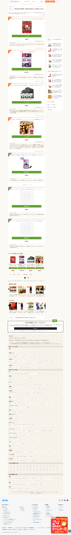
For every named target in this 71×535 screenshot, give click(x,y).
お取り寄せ (11, 460)
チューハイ (32, 439)
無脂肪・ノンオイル (29, 478)
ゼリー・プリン (55, 424)
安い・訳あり (22, 480)
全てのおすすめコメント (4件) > (39, 81)
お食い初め (25, 367)
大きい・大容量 (39, 484)
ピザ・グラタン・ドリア (21, 420)
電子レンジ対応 (16, 488)
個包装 (35, 484)
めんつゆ (22, 403)
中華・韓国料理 (23, 460)
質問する (47, 1)
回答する (52, 1)
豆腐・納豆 (38, 392)
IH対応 (20, 488)
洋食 (30, 460)
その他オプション (7, 524)
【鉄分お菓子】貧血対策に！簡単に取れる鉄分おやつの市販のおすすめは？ (25, 317)
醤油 (18, 403)
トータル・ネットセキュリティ (9, 520)
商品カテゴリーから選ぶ (51, 107)
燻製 (34, 392)
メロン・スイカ (15, 388)
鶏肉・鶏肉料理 (26, 373)
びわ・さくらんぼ (31, 388)
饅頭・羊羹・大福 (25, 424)
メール (61, 508)
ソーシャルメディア (49, 516)
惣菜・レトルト (30, 392)
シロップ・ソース (46, 403)
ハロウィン (19, 356)
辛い (33, 480)
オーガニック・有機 (38, 478)
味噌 (15, 403)
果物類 (11, 388)
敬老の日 (16, 356)
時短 (10, 484)
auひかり (5, 510)
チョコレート (40, 424)
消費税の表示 (10, 527)
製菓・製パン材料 (36, 384)
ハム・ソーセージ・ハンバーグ (33, 373)
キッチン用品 (11, 456)
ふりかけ (22, 392)
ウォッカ (21, 439)
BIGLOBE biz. (35, 506)
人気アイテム (34, 1)
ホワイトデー (30, 354)
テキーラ (28, 439)
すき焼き (14, 411)
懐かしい (44, 480)
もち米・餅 (24, 384)
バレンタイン (21, 354)
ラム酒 (25, 439)
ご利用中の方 (60, 504)
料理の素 (56, 403)
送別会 (22, 367)
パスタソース (52, 403)
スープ (25, 407)
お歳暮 (23, 356)
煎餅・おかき (20, 424)
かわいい (51, 480)
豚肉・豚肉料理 (20, 373)
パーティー (14, 367)
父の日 (45, 354)
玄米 (21, 384)
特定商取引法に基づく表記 (7, 529)
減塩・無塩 (20, 478)
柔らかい (41, 480)
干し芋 (25, 392)
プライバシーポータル (41, 527)
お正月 (11, 354)
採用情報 (48, 513)
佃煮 (18, 392)
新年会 (14, 354)
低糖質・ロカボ (12, 478)
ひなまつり (26, 354)
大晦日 (34, 356)
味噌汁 (28, 407)
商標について (26, 529)
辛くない (30, 480)
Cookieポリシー (49, 527)
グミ (25, 426)
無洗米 (18, 384)
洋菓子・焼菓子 (31, 424)
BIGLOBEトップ (32, 529)
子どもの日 (38, 354)
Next (44, 289)
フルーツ (27, 420)
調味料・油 (11, 403)
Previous (9, 289)
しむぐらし (23, 510)
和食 (15, 460)
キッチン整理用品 (17, 456)
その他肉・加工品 (51, 373)
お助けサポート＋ (7, 517)
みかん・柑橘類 (37, 388)
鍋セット (11, 411)
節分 (17, 354)
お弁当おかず (15, 420)
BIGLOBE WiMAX (7, 513)
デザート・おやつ (32, 420)
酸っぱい (37, 480)
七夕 (48, 354)
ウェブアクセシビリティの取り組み (20, 527)
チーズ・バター (50, 392)
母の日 (42, 354)
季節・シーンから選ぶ (51, 104)
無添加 (34, 478)
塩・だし (25, 403)
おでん (18, 411)
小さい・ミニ (44, 484)
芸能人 (53, 478)
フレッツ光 (35, 510)
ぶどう (23, 388)
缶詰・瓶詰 (14, 392)
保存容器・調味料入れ (24, 456)
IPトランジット (36, 518)
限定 (58, 480)
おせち (18, 460)
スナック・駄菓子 (30, 426)
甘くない (26, 480)
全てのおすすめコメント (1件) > (39, 115)
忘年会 (31, 356)
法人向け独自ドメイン (37, 522)
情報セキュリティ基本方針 (17, 529)
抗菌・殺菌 (18, 484)
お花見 (35, 354)
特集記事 (41, 1)
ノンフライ (49, 478)
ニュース (48, 511)
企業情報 (46, 504)
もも (19, 388)
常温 (55, 480)
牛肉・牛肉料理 (15, 373)
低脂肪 (24, 478)
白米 (14, 384)
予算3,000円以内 (25, 274)
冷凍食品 (11, 420)
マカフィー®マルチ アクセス (37, 520)
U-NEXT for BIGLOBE (8, 522)
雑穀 (28, 384)
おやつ (11, 274)
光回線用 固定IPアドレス (37, 513)
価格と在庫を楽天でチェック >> (39, 107)
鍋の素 (21, 411)
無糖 (16, 478)
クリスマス (27, 356)
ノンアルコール (37, 439)
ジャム (60, 392)
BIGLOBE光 (6, 508)
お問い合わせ (4, 527)
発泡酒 (23, 443)
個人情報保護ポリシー (32, 527)
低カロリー (14, 480)
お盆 (52, 354)
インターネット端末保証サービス (9, 519)
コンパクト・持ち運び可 (29, 484)
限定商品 (34, 460)
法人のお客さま (35, 504)
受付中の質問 (27, 1)
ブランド (48, 508)
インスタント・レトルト (13, 407)
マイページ (59, 1)
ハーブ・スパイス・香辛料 (39, 403)
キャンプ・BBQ (36, 367)
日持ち (11, 480)
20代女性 (31, 274)
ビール (11, 443)
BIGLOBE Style (49, 514)
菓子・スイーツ (19, 274)
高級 (18, 480)
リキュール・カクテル (13, 439)
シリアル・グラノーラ (13, 394)
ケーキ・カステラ (45, 424)
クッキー (36, 424)
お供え (41, 367)
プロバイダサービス (36, 511)
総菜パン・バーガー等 (43, 384)
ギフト (18, 367)
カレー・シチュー (20, 407)
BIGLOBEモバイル (7, 512)
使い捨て (29, 488)
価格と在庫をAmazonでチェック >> (39, 74)
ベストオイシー (11, 317)
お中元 (55, 354)
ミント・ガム (21, 426)
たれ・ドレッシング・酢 (31, 403)
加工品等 (11, 392)
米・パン (11, 384)
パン (32, 384)
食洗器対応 (11, 488)
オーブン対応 (24, 488)
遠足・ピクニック (30, 367)
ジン (18, 439)
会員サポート (62, 510)
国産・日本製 (57, 478)
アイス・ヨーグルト (12, 426)
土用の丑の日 (11, 356)
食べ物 (14, 274)
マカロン (50, 424)
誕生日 (11, 367)
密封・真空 (23, 484)
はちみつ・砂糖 (55, 392)
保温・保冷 (14, 484)
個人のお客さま (5, 504)
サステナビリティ (49, 510)
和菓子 (16, 424)
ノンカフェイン (45, 478)
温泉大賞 (22, 508)
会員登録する (35, 328)
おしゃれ (48, 480)
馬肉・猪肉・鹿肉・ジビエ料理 (43, 373)
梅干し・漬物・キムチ (44, 392)
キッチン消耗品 (30, 456)
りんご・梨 (26, 388)
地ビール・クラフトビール (16, 443)
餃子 (27, 460)
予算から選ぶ (49, 109)
